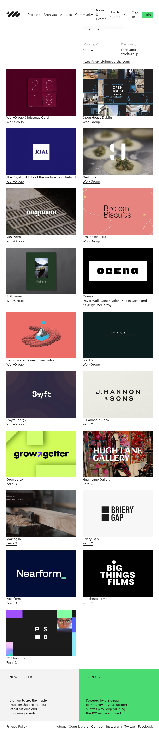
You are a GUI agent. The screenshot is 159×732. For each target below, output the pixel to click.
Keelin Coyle (131, 301)
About (61, 726)
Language (128, 50)
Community (84, 15)
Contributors (78, 726)
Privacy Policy (16, 726)
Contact (97, 726)
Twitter (129, 726)
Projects (34, 15)
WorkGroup (129, 54)
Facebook (145, 726)
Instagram (114, 726)
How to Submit (115, 14)
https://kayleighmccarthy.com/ (106, 61)
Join (148, 15)
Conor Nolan (110, 301)
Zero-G (88, 50)
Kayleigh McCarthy (97, 305)
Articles (66, 15)
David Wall (91, 301)
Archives (50, 15)
